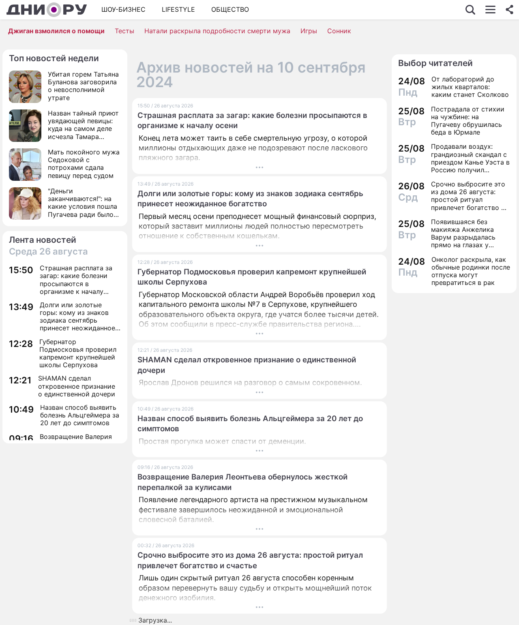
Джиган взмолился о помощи (56, 31)
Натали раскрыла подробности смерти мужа (217, 31)
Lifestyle (178, 9)
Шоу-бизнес (123, 9)
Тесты (124, 31)
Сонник (339, 31)
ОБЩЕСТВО (230, 9)
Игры (308, 31)
